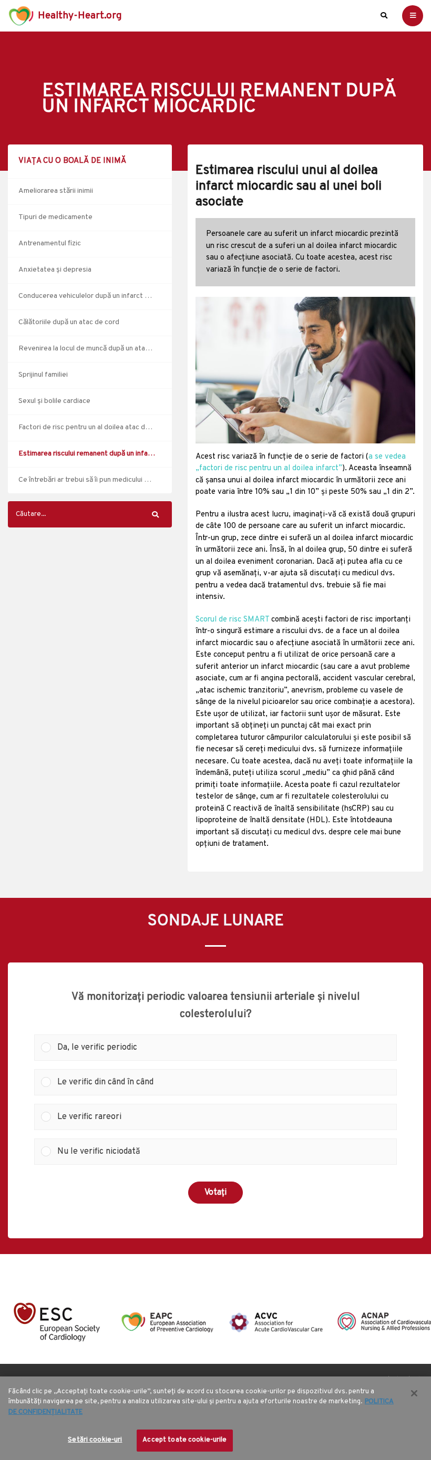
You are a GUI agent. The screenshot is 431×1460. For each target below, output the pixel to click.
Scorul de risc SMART (232, 620)
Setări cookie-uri (95, 1440)
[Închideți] (414, 1393)
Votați (215, 1192)
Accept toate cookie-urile (184, 1440)
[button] (223, 1047)
